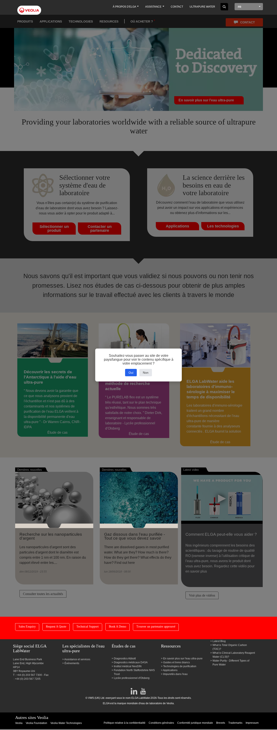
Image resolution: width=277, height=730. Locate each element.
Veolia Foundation (36, 723)
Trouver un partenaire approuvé (155, 626)
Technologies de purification (179, 666)
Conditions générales (161, 722)
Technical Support (87, 626)
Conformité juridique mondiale (195, 722)
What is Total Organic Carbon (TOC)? (230, 647)
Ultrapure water (202, 6)
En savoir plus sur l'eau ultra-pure (183, 658)
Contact (177, 6)
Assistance (153, 6)
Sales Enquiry (27, 626)
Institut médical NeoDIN (128, 666)
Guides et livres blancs (176, 662)
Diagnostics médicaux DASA (131, 662)
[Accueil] (29, 7)
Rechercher (224, 6)
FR (239, 6)
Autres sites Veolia (31, 717)
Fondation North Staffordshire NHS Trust (134, 672)
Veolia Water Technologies (66, 723)
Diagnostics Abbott (125, 658)
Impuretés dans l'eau (175, 674)
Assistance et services (77, 659)
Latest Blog (219, 641)
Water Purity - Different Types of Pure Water (231, 662)
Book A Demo (117, 626)
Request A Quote (56, 626)
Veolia (19, 723)
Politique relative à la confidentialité (124, 722)
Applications (170, 670)
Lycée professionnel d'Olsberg (132, 678)
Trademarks (235, 722)
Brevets (220, 722)
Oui (131, 372)
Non (145, 372)
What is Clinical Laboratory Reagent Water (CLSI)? (234, 654)
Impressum (252, 722)
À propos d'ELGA (125, 6)
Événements (71, 663)
